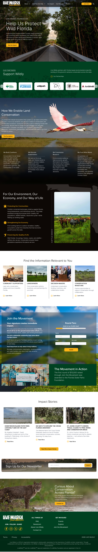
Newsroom (37, 524)
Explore (68, 4)
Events (60, 521)
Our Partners (60, 4)
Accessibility (25, 537)
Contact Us (37, 530)
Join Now (86, 4)
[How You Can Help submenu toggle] (44, 4)
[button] (93, 4)
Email (57, 340)
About (26, 4)
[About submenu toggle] (29, 4)
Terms (5, 537)
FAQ (37, 521)
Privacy (14, 537)
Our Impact (50, 4)
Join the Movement (61, 527)
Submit (71, 349)
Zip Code (74, 340)
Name (58, 333)
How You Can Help (37, 4)
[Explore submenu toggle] (72, 4)
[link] (13, 282)
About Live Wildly (37, 527)
